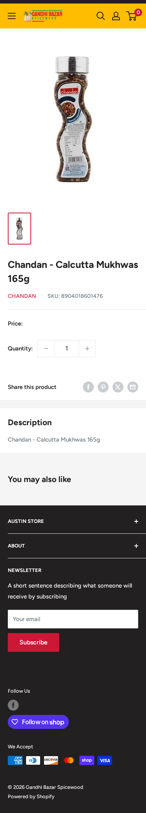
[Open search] (101, 16)
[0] (132, 16)
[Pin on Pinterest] (103, 386)
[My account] (116, 16)
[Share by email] (132, 386)
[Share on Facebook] (88, 386)
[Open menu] (12, 16)
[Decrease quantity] (46, 348)
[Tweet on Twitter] (118, 386)
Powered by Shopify (31, 796)
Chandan (22, 296)
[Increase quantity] (87, 348)
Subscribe (33, 642)
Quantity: (20, 348)
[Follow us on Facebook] (13, 705)
